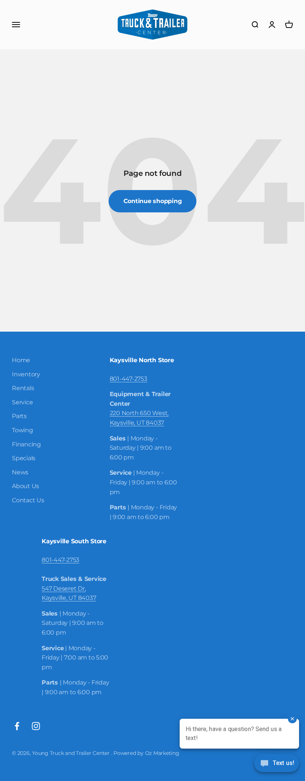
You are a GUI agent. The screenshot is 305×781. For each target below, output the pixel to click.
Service (22, 402)
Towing (22, 430)
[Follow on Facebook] (17, 726)
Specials (23, 458)
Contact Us (28, 500)
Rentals (23, 388)
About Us (25, 486)
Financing (26, 444)
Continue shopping (152, 201)
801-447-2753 (128, 378)
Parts (19, 416)
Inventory (26, 374)
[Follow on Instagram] (36, 726)
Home (21, 360)
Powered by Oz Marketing (146, 753)
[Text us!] (276, 764)
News (20, 472)
